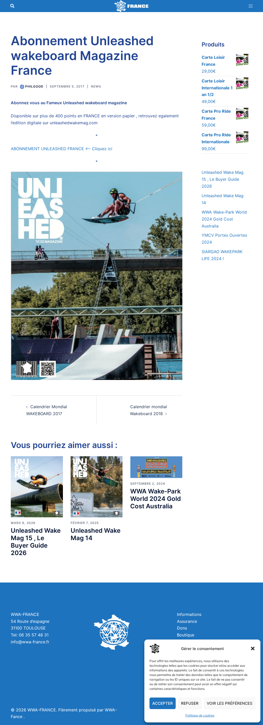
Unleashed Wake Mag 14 (95, 534)
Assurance (187, 621)
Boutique (185, 634)
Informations (189, 614)
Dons (182, 628)
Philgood (34, 86)
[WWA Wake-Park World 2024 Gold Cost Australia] (156, 466)
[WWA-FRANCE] (131, 5)
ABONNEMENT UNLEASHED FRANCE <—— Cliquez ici (62, 148)
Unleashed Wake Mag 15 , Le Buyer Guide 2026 (36, 541)
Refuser (190, 703)
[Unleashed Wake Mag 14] (97, 486)
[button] (252, 648)
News (96, 86)
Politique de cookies (199, 715)
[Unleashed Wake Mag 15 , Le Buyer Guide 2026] (37, 486)
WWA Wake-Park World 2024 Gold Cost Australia (155, 499)
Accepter (162, 703)
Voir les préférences (229, 703)
